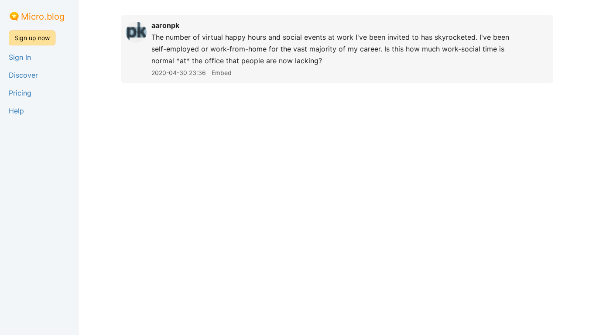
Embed (222, 72)
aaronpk (165, 25)
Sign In (20, 57)
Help (16, 110)
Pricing (20, 93)
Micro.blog (43, 16)
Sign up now (32, 37)
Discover (23, 75)
